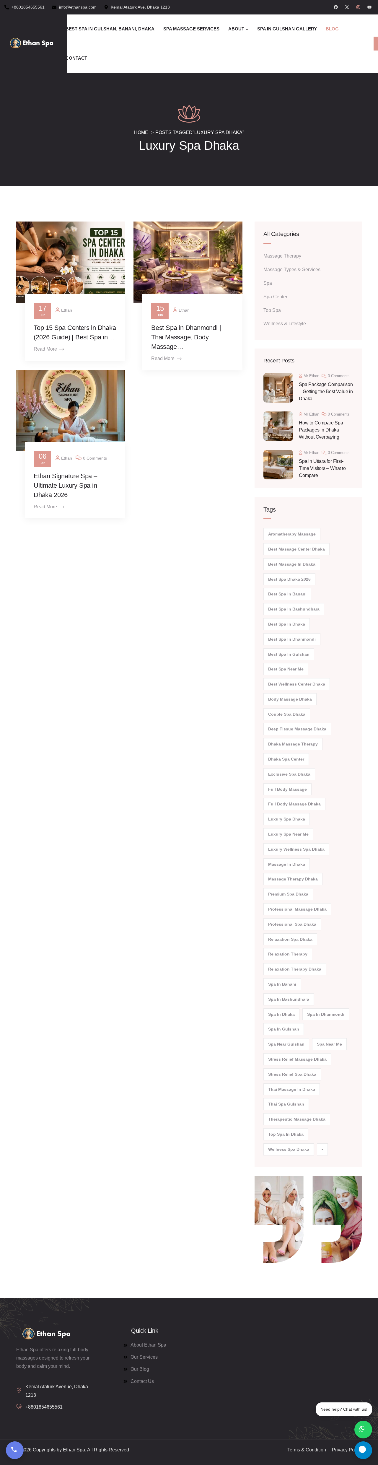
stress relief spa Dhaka (292, 1074)
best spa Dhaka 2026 (289, 579)
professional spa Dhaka (292, 924)
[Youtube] (369, 7)
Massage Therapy (282, 255)
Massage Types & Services (291, 269)
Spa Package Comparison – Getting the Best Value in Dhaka (326, 391)
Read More (45, 348)
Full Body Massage (287, 789)
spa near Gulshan (286, 1044)
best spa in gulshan (288, 654)
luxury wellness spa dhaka (296, 849)
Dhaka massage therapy (293, 744)
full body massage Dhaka (294, 804)
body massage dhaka (290, 699)
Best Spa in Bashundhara (294, 609)
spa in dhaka (281, 1014)
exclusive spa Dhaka (289, 774)
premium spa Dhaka (288, 894)
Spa (267, 283)
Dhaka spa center (286, 759)
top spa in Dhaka (286, 1134)
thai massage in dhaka (291, 1089)
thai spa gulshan (286, 1104)
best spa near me (286, 669)
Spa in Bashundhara (288, 999)
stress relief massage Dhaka (297, 1059)
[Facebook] (336, 7)
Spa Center (275, 296)
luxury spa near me (288, 834)
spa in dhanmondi (325, 1014)
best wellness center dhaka (296, 684)
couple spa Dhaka (286, 714)
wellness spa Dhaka (288, 1149)
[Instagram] (358, 7)
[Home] (31, 43)
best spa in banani (287, 594)
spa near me (329, 1044)
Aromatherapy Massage (292, 534)
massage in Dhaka (286, 864)
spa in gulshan (283, 1029)
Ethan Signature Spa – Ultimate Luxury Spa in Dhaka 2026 (65, 485)
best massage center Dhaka (296, 549)
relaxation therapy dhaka (294, 969)
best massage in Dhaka (291, 564)
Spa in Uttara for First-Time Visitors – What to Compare (322, 468)
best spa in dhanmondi (292, 639)
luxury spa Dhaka (286, 819)
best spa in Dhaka (286, 624)
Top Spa (272, 310)
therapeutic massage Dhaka (296, 1119)
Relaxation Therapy (287, 954)
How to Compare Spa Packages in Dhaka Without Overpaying (321, 430)
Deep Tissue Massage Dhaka (297, 729)
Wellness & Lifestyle (284, 323)
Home (141, 132)
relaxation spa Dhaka (290, 939)
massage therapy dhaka (293, 879)
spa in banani (282, 984)
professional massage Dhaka (297, 909)
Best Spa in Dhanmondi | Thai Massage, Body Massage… (186, 337)
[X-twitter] (347, 7)
